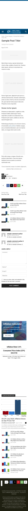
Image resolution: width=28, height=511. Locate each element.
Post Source (9, 176)
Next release (20, 356)
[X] (11, 185)
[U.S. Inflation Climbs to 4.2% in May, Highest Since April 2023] (5, 220)
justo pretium (12, 126)
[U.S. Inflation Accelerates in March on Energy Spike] (5, 456)
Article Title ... (4, 37)
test (9, 178)
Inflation (3, 207)
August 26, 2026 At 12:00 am (13, 235)
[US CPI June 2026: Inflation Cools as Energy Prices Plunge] (5, 212)
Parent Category (8, 36)
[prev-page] (3, 225)
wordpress (14, 178)
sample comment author (15, 233)
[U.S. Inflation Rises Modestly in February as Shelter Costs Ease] (5, 463)
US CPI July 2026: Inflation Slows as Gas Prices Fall (14, 420)
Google (6, 174)
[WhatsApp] (18, 185)
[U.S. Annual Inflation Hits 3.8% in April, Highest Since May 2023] (5, 448)
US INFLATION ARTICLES (8, 395)
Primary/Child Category (18, 36)
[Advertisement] (14, 15)
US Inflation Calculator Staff (8, 422)
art (6, 178)
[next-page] (5, 225)
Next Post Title (22, 194)
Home (3, 36)
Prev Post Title (5, 194)
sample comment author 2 (15, 241)
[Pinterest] (15, 185)
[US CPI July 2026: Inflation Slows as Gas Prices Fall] (5, 205)
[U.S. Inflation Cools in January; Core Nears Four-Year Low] (5, 471)
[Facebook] (8, 185)
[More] (22, 185)
